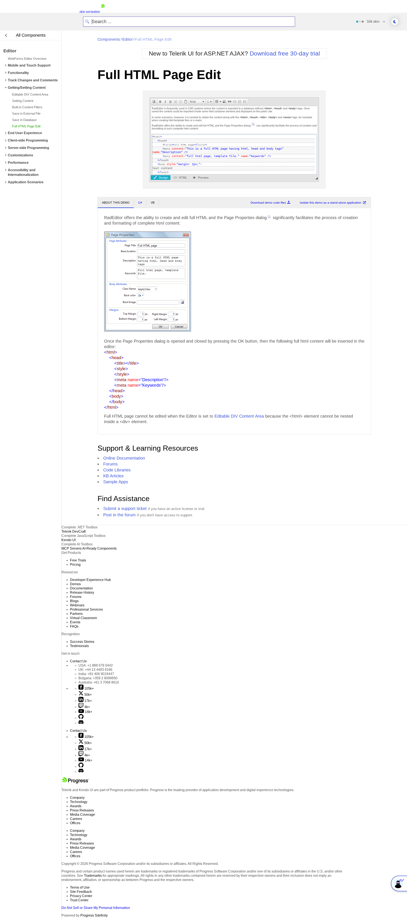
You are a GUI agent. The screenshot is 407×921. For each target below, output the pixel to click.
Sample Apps (115, 481)
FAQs (74, 626)
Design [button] (163, 177)
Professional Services (86, 609)
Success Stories (82, 641)
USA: (95, 665)
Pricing (75, 564)
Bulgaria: (97, 678)
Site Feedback (81, 891)
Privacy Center (81, 896)
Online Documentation (124, 458)
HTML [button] (183, 177)
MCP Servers (71, 548)
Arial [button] (193, 101)
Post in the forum (119, 515)
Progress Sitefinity (94, 915)
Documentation (81, 588)
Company (77, 797)
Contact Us (78, 661)
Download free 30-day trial (285, 53)
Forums (110, 464)
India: (96, 674)
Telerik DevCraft (73, 531)
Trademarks (93, 875)
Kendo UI (68, 540)
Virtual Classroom (83, 618)
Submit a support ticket (125, 508)
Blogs (74, 601)
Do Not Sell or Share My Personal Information (95, 908)
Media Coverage (82, 814)
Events (75, 622)
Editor (127, 39)
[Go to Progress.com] (75, 782)
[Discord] (81, 723)
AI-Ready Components (99, 548)
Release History (82, 592)
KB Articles (113, 476)
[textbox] (234, 140)
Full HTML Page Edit (153, 39)
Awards (75, 806)
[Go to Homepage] (103, 11)
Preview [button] (203, 177)
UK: (95, 669)
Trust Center (79, 900)
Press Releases (82, 810)
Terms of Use (80, 887)
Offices (75, 823)
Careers (76, 819)
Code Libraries (117, 470)
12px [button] (210, 101)
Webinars (77, 605)
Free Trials (78, 560)
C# (140, 202)
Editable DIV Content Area (239, 416)
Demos (75, 584)
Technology (78, 802)
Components (109, 39)
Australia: (98, 682)
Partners (76, 613)
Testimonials (79, 646)
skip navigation (89, 11)
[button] (153, 101)
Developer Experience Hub (90, 580)
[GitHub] (81, 718)
